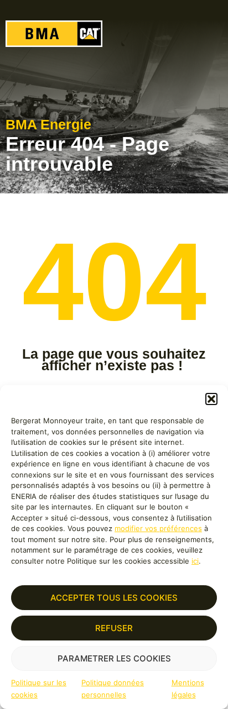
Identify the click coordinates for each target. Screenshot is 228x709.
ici (195, 560)
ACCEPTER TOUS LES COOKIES (114, 597)
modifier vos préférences (158, 528)
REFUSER (114, 628)
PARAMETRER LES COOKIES (114, 658)
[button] (211, 399)
